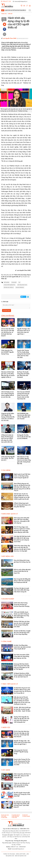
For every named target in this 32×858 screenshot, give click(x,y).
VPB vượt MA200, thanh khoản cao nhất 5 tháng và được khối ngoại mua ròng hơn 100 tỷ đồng (21, 614)
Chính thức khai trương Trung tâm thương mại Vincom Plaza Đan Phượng (21, 604)
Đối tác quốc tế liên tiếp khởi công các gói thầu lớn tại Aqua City (22, 571)
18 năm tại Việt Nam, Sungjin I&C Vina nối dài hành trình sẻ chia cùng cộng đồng (22, 632)
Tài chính (6, 470)
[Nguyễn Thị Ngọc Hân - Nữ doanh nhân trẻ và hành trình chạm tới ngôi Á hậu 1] (7, 743)
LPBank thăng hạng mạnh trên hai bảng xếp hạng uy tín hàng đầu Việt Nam (22, 505)
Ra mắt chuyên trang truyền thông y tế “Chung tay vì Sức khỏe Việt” (22, 794)
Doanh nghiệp (8, 599)
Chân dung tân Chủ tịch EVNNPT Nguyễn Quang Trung (7, 352)
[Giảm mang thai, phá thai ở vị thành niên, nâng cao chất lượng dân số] (7, 776)
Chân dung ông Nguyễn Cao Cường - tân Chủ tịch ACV (8, 458)
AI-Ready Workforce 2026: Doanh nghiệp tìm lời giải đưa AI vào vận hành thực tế (22, 675)
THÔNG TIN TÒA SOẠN (9, 854)
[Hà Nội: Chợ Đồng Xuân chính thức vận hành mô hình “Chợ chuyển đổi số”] (7, 648)
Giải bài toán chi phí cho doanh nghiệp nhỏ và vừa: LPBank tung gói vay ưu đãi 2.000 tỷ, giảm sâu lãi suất (21, 496)
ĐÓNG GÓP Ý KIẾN (20, 854)
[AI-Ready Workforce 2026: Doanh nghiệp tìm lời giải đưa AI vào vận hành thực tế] (7, 676)
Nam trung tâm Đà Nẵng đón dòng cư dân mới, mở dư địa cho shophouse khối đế (22, 580)
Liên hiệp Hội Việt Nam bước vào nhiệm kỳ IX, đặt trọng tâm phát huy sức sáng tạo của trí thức (22, 539)
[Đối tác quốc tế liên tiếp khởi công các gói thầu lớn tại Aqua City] (7, 572)
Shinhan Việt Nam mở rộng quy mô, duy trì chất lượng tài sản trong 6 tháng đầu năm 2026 (21, 624)
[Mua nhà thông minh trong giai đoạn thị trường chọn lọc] (7, 563)
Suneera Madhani (20, 287)
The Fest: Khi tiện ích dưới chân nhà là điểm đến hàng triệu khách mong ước (21, 590)
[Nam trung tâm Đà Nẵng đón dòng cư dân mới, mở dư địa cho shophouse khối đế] (7, 581)
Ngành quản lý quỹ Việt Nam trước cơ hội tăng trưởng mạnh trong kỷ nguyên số (22, 476)
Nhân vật (6, 727)
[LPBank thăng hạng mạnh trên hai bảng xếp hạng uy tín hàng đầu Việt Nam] (7, 506)
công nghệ (13, 282)
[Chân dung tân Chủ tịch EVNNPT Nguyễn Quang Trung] (7, 753)
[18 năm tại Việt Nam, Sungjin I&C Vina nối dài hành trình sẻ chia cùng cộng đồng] (7, 633)
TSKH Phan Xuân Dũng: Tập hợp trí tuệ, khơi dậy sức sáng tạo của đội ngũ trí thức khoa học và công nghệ (22, 548)
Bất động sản (8, 556)
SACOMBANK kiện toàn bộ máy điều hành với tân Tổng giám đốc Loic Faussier (23, 416)
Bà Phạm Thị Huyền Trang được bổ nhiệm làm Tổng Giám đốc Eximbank (23, 374)
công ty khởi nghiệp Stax (9, 284)
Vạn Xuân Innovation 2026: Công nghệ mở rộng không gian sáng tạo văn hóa (21, 656)
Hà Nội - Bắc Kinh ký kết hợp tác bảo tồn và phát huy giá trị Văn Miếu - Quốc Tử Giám (22, 709)
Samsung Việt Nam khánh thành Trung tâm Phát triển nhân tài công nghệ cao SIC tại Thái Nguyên (21, 666)
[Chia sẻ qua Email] (4, 34)
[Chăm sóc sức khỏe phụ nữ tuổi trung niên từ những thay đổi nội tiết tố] (7, 786)
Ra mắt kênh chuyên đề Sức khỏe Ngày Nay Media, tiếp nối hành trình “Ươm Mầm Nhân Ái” (22, 804)
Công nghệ (6, 641)
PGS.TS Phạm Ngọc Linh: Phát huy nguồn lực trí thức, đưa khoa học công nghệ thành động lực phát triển (22, 529)
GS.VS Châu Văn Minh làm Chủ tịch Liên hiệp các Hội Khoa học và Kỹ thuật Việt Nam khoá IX (7, 332)
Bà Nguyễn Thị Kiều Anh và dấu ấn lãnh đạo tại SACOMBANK (24, 436)
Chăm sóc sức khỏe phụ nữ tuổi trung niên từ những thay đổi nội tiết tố (21, 785)
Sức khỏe (6, 770)
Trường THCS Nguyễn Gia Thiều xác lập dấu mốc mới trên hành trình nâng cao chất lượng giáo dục (21, 719)
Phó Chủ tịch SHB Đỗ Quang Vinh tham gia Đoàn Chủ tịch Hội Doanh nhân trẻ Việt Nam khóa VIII (23, 395)
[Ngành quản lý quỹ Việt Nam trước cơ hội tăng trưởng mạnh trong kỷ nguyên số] (7, 477)
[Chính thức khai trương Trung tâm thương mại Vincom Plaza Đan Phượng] (7, 605)
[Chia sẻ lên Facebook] (4, 29)
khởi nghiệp (6, 282)
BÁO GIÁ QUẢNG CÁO (20, 855)
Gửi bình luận (6, 310)
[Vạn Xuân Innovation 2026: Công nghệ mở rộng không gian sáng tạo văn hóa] (7, 657)
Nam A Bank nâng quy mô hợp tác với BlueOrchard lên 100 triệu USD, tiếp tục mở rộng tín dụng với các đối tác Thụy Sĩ (22, 487)
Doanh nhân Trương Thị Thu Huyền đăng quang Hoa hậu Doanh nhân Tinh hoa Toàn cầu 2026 (23, 354)
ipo (19, 282)
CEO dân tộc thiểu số (8, 287)
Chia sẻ (24, 296)
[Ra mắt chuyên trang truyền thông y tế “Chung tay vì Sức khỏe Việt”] (7, 795)
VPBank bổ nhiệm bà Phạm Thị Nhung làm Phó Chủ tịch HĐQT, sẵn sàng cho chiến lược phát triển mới (7, 438)
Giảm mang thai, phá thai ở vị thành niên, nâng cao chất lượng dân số (22, 775)
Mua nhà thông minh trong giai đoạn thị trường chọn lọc (22, 561)
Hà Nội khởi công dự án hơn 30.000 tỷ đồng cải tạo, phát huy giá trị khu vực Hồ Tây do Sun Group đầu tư (22, 690)
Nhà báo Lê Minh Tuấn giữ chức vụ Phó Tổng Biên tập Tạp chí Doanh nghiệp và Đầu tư (8, 374)
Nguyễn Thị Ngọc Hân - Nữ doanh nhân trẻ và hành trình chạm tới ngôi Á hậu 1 (24, 331)
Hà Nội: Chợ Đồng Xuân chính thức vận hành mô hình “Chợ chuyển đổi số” (22, 647)
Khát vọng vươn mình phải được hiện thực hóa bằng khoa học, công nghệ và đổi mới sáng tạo (21, 520)
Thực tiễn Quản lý (10, 684)
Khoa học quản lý (10, 514)
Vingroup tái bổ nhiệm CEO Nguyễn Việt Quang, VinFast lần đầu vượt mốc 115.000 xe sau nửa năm (8, 417)
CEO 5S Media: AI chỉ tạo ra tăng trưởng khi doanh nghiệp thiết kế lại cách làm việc (7, 394)
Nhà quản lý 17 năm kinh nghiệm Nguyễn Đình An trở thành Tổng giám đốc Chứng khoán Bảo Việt (24, 460)
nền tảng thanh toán (22, 284)
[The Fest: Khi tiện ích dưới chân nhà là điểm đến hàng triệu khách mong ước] (7, 591)
